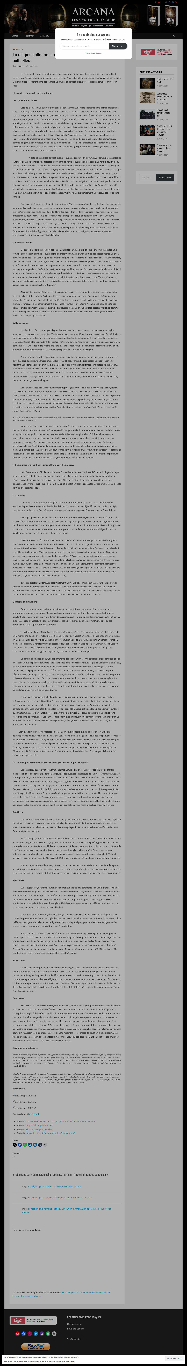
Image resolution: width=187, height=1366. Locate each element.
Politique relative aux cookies (65, 1362)
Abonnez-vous (118, 46)
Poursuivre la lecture (93, 53)
